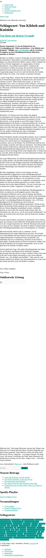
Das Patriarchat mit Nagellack (14, 481)
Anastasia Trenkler (27, 520)
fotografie (42, 524)
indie (8, 526)
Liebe (2, 528)
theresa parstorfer (32, 536)
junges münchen (24, 526)
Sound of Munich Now (12, 11)
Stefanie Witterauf (30, 534)
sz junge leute (12, 536)
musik (17, 530)
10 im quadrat (9, 506)
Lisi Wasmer (8, 528)
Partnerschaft (21, 532)
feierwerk (34, 524)
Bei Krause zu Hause (31, 522)
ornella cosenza (11, 532)
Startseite (7, 549)
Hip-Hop (3, 526)
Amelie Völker (15, 520)
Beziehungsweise (6, 524)
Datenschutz (8, 13)
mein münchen (5, 530)
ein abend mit (17, 524)
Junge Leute (8, 5)
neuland (7, 9)
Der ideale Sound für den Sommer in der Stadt (20, 483)
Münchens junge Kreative (36, 530)
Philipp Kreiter (32, 532)
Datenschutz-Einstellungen (13, 555)
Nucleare (32, 543)
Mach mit (18, 464)
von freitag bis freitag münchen (24, 538)
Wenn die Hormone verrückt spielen (17, 477)
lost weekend (21, 528)
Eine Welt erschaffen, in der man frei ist (18, 479)
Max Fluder (40, 528)
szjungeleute (12, 40)
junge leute (14, 526)
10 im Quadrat (5, 520)
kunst (40, 526)
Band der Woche (10, 7)
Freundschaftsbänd (11, 510)
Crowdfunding (23, 50)
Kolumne (34, 526)
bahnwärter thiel (5, 522)
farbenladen (27, 524)
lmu (15, 528)
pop (39, 532)
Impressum (8, 553)
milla (12, 530)
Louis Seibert (31, 528)
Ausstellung (39, 520)
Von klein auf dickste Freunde (17, 35)
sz (5, 536)
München (22, 530)
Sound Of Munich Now (8, 497)
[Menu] (1, 1)
